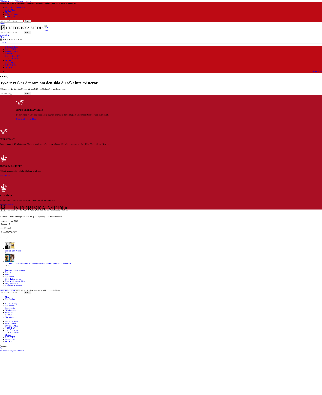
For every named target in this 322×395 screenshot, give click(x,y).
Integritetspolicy (11, 283)
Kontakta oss (5, 175)
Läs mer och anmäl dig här (17, 381)
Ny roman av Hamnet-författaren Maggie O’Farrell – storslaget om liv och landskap (38, 263)
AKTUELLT (15, 58)
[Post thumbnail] (9, 248)
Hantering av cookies (13, 286)
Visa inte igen (51, 392)
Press (7, 274)
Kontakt (8, 272)
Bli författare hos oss (13, 279)
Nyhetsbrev (9, 277)
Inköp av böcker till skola (15, 270)
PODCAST (317, 72)
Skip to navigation (7, 1)
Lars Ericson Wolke (13, 251)
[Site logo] (22, 30)
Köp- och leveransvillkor (26, 119)
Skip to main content (23, 1)
